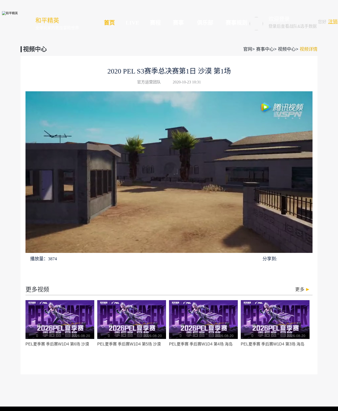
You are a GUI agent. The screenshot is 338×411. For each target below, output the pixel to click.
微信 (290, 258)
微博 (308, 258)
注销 (333, 21)
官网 (247, 49)
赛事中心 (265, 49)
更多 (300, 289)
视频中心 (287, 49)
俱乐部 (205, 23)
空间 (299, 258)
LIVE (132, 23)
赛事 (178, 23)
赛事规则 (236, 23)
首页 (109, 23)
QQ (282, 258)
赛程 (155, 23)
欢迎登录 (279, 19)
